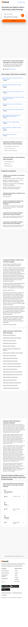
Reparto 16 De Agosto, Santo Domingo (12, 366)
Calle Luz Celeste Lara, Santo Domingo (12, 363)
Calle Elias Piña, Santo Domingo (10, 361)
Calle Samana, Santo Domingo (10, 369)
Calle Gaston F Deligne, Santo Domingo (12, 382)
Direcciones (17, 581)
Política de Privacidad (17, 592)
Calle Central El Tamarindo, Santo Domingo (13, 352)
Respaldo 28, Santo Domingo (9, 343)
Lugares (16, 572)
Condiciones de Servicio (6, 592)
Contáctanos (4, 594)
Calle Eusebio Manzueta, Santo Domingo (12, 374)
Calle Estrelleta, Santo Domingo (10, 358)
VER (18, 146)
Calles (16, 574)
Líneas (16, 570)
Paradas (16, 577)
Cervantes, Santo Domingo (9, 335)
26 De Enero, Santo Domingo (9, 355)
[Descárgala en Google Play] (5, 586)
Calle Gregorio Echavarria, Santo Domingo (12, 371)
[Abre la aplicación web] (5, 589)
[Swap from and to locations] (22, 15)
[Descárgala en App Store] (14, 586)
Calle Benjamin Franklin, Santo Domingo (12, 337)
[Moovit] (5, 2)
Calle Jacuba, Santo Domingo (10, 380)
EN (3, 581)
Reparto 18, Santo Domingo (9, 340)
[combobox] (14, 14)
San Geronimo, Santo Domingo (10, 385)
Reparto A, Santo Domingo (9, 346)
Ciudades (17, 579)
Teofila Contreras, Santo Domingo (11, 388)
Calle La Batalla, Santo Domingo (10, 377)
